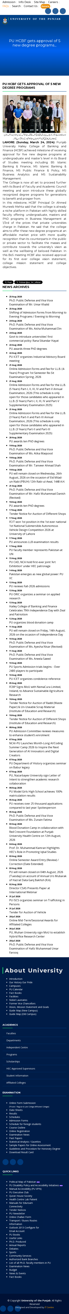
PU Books (14, 1234)
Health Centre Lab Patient (23, 1199)
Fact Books (15, 992)
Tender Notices (17, 1210)
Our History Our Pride (20, 982)
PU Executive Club (19, 1192)
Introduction (15, 978)
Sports (12, 1252)
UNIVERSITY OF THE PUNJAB (35, 19)
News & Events (17, 1273)
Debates (13, 1248)
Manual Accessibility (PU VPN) (25, 1188)
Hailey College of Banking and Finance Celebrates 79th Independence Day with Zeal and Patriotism (37, 610)
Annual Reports (17, 1245)
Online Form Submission (29, 1104)
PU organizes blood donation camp (31, 622)
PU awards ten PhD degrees (26, 441)
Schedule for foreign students (25, 1124)
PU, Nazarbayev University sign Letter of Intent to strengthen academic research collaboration (34, 779)
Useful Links (15, 1238)
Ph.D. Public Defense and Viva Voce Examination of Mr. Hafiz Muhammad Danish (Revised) (37, 494)
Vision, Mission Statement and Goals (29, 1007)
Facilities (13, 996)
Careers (53, 2)
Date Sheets (16, 1110)
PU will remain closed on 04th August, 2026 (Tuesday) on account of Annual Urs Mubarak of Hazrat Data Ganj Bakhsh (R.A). (37, 876)
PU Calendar (16, 989)
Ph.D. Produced (17, 1241)
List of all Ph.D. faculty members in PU (30, 1262)
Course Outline (17, 1127)
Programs (11, 1054)
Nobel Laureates (18, 1000)
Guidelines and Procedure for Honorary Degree (34, 1148)
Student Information (17, 1075)
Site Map (39, 2)
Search (16, 6)
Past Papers (15, 1138)
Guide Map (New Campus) (23, 1010)
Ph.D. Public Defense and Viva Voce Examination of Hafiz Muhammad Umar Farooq (34, 948)
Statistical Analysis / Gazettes (25, 1141)
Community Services (20, 1255)
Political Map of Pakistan (23, 1181)
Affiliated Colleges (16, 1082)
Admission (9, 2)
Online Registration (19, 1131)
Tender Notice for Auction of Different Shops (37, 514)
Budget (13, 1269)
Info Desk (25, 2)
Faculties (11, 1033)
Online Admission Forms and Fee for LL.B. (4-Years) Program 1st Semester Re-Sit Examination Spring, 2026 (37, 373)
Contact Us (31, 6)
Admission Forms (18, 1120)
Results (13, 1113)
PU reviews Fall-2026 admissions (29, 586)
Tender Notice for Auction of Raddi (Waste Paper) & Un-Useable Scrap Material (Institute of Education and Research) (35, 707)
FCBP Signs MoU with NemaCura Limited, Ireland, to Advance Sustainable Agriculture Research (36, 691)
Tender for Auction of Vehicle (27, 912)
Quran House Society (20, 1195)
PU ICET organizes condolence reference (34, 679)
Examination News (19, 1134)
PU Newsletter (17, 1213)
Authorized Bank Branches (23, 1259)
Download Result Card (21, 1152)
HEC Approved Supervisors (20, 1068)
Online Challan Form (20, 1217)
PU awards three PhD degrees (28, 349)
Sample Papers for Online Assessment (30, 1145)
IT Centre (49, 1307)
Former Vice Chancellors (22, 1003)
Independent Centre (17, 1047)
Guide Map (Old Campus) (22, 1014)
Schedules (14, 1117)
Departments (13, 1040)
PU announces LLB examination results (34, 542)
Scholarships (13, 1061)
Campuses (15, 985)
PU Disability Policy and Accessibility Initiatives (34, 1185)
